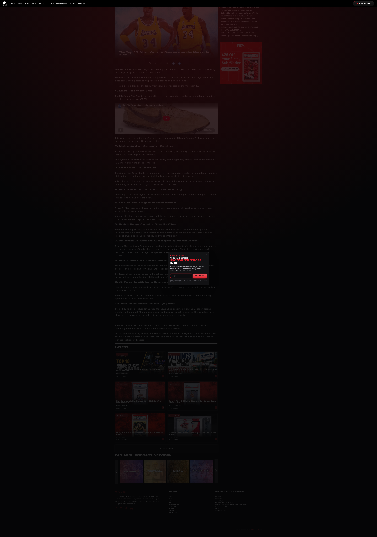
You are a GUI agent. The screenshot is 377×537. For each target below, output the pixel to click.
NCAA (41, 3)
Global (49, 3)
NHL (33, 3)
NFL (12, 3)
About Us (81, 3)
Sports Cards (61, 3)
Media (72, 3)
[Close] (206, 254)
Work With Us (364, 3)
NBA (19, 3)
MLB (26, 3)
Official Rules (195, 280)
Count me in (200, 276)
